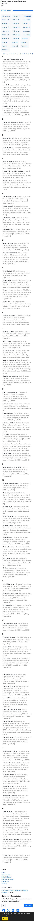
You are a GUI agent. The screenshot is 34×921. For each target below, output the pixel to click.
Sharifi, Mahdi (7, 698)
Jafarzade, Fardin (8, 331)
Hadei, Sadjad (7, 271)
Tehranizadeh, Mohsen (10, 795)
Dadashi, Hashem (9, 161)
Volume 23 (26, 20)
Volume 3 (15, 46)
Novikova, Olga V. (8, 605)
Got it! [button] (5, 918)
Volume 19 (5, 27)
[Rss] (18, 911)
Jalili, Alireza (7, 341)
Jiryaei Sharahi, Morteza (10, 376)
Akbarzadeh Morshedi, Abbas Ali (13, 59)
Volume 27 (16, 16)
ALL (4, 53)
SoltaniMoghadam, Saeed (11, 737)
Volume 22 (5, 23)
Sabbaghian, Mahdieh (10, 674)
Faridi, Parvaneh (8, 206)
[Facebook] (3, 911)
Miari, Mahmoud (8, 537)
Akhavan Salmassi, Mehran (12, 73)
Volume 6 (15, 42)
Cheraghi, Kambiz (9, 138)
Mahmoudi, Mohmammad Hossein (14, 493)
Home (3, 872)
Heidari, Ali (6, 301)
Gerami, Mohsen (8, 243)
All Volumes (6, 16)
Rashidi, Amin (7, 647)
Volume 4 (5, 46)
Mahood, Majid (7, 506)
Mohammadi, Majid (9, 558)
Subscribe (28, 905)
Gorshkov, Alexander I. (10, 253)
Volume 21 (16, 23)
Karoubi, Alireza (8, 413)
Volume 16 (5, 31)
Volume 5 (24, 42)
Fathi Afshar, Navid (9, 218)
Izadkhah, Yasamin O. (10, 315)
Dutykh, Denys (7, 180)
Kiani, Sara (6, 444)
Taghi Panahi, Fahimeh (10, 751)
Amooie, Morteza (8, 85)
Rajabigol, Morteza (9, 637)
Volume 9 (16, 38)
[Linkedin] (13, 911)
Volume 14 (26, 31)
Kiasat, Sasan (7, 453)
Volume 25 (5, 20)
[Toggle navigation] (16, 5)
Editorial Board (6, 877)
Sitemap (4, 883)
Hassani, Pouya (8, 290)
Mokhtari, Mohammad (10, 568)
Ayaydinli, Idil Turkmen (10, 106)
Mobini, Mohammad (9, 547)
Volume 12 (16, 35)
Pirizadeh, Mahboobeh (10, 623)
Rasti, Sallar (7, 658)
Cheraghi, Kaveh (8, 147)
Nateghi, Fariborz (8, 584)
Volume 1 (5, 50)
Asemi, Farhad (7, 94)
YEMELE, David (8, 855)
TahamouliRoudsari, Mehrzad (12, 763)
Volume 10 (5, 38)
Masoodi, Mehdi (8, 525)
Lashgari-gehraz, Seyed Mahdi (13, 467)
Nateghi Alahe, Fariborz (10, 593)
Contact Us (5, 881)
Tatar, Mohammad (8, 786)
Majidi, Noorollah (8, 516)
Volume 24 (16, 20)
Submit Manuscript (7, 879)
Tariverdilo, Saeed (9, 774)
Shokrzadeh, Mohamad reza (12, 709)
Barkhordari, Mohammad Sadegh (13, 122)
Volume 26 (27, 16)
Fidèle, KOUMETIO (9, 229)
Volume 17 (26, 27)
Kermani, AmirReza (9, 423)
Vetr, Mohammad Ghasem (11, 839)
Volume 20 (26, 23)
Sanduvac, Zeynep (9, 686)
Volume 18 (16, 27)
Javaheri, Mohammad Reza (12, 360)
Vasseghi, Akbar (8, 811)
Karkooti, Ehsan (8, 404)
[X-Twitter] (8, 911)
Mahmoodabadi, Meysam (11, 483)
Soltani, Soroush (8, 721)
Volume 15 (16, 31)
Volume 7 (5, 42)
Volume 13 (5, 35)
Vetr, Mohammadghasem (11, 823)
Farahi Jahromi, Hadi (9, 196)
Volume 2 (24, 46)
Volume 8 (25, 38)
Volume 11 (26, 35)
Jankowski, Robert (9, 350)
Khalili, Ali (6, 434)
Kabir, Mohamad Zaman (10, 392)
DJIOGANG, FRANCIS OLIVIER (13, 171)
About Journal (5, 875)
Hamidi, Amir (7, 280)
